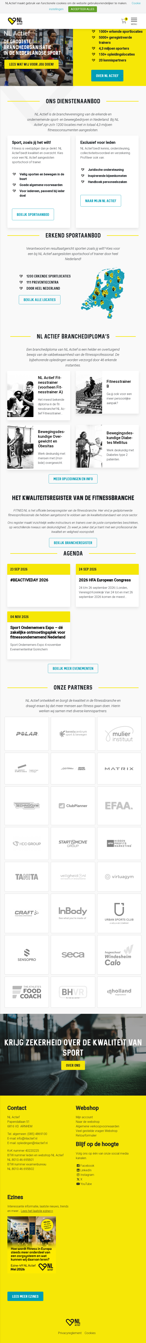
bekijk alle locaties (40, 299)
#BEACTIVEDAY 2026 (29, 580)
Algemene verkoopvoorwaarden (97, 1126)
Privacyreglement (70, 1333)
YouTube (86, 1184)
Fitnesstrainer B (119, 384)
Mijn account (84, 1117)
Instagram (87, 1175)
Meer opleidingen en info (73, 479)
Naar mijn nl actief (100, 201)
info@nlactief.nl (27, 1138)
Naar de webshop (88, 1122)
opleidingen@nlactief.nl (32, 1143)
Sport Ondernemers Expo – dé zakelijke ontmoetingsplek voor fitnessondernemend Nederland (37, 632)
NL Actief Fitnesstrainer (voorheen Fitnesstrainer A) (50, 384)
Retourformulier (86, 1135)
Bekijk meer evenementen (73, 668)
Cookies (90, 1333)
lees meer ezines (25, 1296)
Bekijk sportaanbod (33, 214)
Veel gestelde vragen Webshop (96, 1131)
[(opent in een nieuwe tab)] (73, 805)
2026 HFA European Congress (105, 580)
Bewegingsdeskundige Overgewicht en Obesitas (51, 438)
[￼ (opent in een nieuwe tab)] (27, 733)
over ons (73, 1065)
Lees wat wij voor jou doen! (31, 64)
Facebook (87, 1165)
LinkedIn (85, 1170)
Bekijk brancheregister (73, 542)
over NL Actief (107, 75)
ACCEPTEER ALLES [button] (82, 9)
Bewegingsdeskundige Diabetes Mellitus (120, 438)
